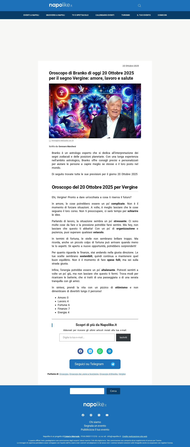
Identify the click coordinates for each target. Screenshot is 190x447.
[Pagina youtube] (107, 415)
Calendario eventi (105, 15)
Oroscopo (63, 374)
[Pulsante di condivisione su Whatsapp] (100, 351)
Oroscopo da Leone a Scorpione (84, 374)
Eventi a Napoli (31, 15)
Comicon (162, 15)
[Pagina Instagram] (91, 415)
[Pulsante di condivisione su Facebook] (80, 351)
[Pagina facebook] (83, 415)
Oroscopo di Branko (108, 374)
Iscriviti (123, 337)
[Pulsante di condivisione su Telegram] (110, 351)
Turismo (125, 15)
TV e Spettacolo (80, 15)
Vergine (122, 374)
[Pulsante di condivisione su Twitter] (90, 351)
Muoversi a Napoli (55, 15)
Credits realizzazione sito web (134, 436)
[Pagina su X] (99, 415)
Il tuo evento (144, 15)
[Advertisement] (95, 40)
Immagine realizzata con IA (63, 140)
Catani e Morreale (72, 436)
